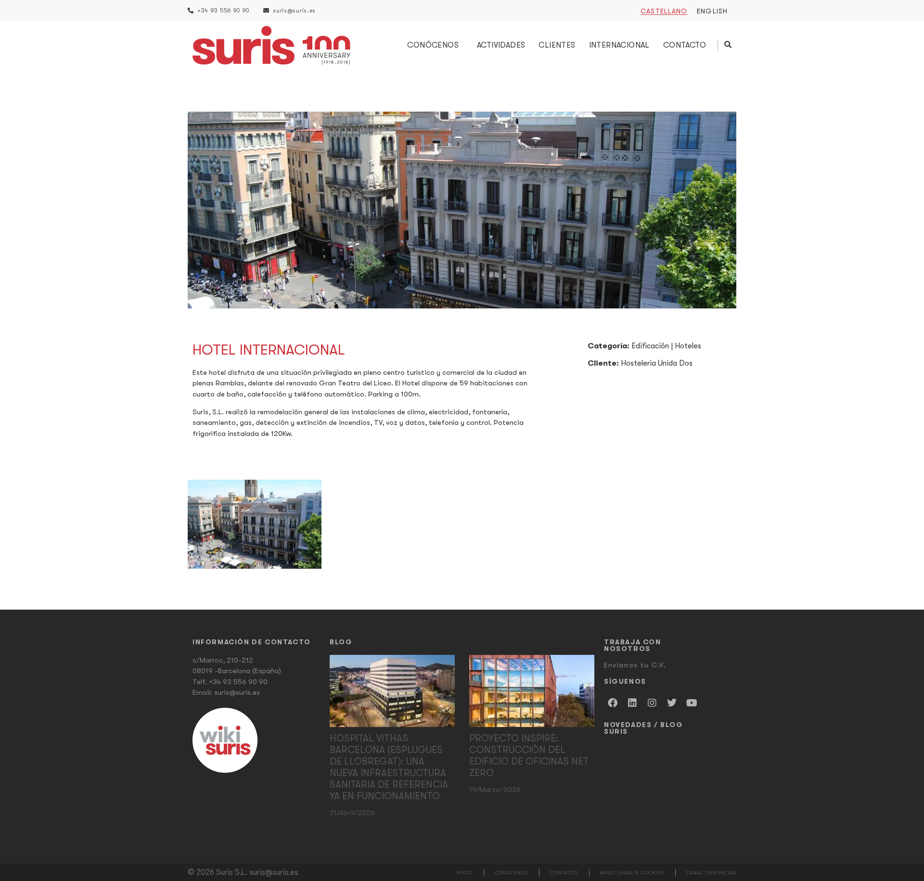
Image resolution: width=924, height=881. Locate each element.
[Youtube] (691, 703)
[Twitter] (671, 703)
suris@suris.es (237, 692)
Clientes (557, 45)
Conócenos (433, 45)
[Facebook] (612, 703)
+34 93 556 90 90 (238, 681)
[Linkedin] (632, 703)
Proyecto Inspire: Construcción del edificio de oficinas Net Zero (529, 756)
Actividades (501, 45)
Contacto (684, 45)
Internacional (619, 45)
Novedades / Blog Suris (643, 728)
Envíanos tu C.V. (635, 665)
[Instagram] (652, 703)
